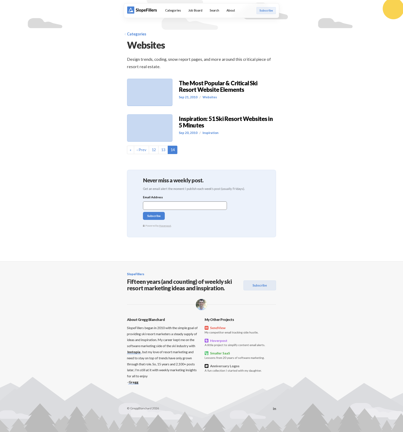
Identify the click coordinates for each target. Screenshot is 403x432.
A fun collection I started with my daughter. (233, 368)
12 (154, 149)
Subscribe (266, 10)
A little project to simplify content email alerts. (235, 343)
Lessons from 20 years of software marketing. (234, 355)
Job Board (195, 10)
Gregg (133, 382)
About (230, 10)
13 (163, 149)
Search (214, 10)
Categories (173, 10)
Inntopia (133, 352)
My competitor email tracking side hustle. (231, 330)
